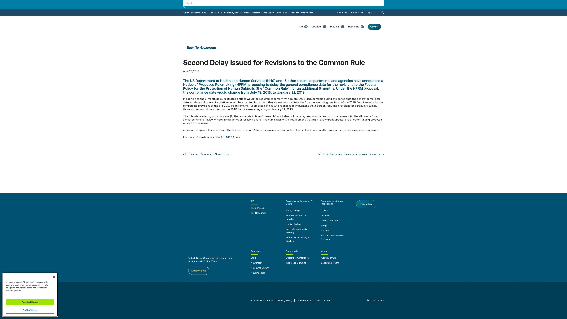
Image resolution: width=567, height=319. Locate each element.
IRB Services (258, 208)
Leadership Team (330, 263)
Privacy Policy (285, 300)
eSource (325, 230)
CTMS (324, 210)
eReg (324, 225)
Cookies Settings (30, 310)
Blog (253, 257)
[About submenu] (346, 12)
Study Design (293, 210)
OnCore (325, 215)
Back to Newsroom (201, 48)
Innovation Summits (296, 263)
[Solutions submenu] (324, 26)
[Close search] (184, 7)
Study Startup (293, 224)
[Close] (54, 277)
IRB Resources (258, 213)
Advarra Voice (258, 273)
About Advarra (328, 257)
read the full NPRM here (225, 137)
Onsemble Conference (297, 257)
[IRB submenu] (306, 26)
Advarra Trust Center (262, 300)
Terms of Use (323, 300)
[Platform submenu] (342, 26)
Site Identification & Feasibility (296, 217)
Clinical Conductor (330, 220)
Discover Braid (198, 270)
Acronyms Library (260, 268)
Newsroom (256, 263)
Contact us (366, 204)
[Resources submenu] (362, 26)
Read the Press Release (302, 12)
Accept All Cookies (30, 302)
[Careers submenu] (362, 12)
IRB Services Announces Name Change (208, 154)
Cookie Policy (304, 300)
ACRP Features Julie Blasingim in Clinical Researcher (350, 154)
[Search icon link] (383, 13)
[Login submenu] (375, 12)
